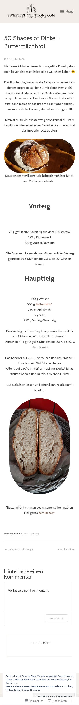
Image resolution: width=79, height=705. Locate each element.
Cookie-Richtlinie (31, 689)
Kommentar (57, 618)
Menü (69, 12)
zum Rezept (47, 513)
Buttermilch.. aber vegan (21, 549)
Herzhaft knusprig (30, 533)
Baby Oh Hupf (64, 549)
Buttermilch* (43, 304)
